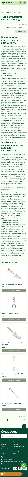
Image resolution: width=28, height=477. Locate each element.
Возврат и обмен (5, 448)
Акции (14, 453)
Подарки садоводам (18, 446)
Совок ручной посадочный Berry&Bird (12, 284)
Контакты (15, 444)
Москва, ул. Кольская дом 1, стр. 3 (12, 464)
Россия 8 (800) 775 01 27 (10, 459)
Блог (2, 451)
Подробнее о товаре (14, 290)
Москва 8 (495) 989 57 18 (10, 457)
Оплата (3, 446)
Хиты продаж (16, 451)
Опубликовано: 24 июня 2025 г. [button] (17, 27)
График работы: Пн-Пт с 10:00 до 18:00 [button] (13, 461)
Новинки (15, 448)
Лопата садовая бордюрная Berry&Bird (13, 374)
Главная (3, 11)
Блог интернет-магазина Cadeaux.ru (16, 11)
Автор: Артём (23, 24)
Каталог (3, 442)
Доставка (3, 444)
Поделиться (20, 31)
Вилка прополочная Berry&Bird (10, 313)
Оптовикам (16, 442)
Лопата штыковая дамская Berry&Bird (12, 403)
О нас (2, 453)
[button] (24, 2)
